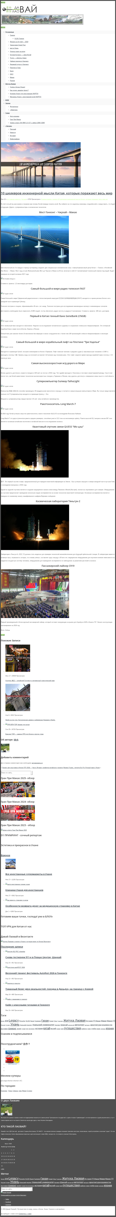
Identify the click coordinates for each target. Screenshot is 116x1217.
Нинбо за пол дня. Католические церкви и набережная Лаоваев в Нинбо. (30, 720)
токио (89, 1029)
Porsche (22, 1021)
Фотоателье (14, 106)
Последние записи (12, 946)
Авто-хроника (14, 116)
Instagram (8, 1204)
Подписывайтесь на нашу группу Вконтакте (13, 1195)
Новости (13, 132)
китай (3, 635)
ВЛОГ (7, 100)
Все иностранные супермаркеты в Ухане (28, 874)
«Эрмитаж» (14, 110)
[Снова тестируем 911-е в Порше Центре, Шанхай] (15, 951)
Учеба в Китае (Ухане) (17, 87)
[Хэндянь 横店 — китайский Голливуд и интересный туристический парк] (17, 671)
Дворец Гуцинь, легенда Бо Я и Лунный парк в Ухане (81, 768)
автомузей (71, 1025)
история (39, 1028)
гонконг (12, 1028)
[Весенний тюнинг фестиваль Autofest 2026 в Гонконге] (15, 967)
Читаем (23, 199)
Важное (5, 855)
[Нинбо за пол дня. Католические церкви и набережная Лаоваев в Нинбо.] (17, 710)
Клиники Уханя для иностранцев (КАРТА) (24, 94)
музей (53, 1029)
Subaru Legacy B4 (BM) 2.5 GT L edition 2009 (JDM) (27, 123)
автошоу (87, 1025)
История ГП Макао (93, 1021)
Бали (11, 71)
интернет (32, 1029)
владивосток (107, 1025)
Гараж (7, 113)
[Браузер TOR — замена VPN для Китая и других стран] (17, 724)
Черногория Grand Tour (18, 45)
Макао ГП (111, 1021)
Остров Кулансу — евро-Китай (20, 55)
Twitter (7, 1199)
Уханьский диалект (26, 1025)
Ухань (14, 1024)
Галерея (38, 1021)
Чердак (7, 103)
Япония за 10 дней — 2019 (19, 42)
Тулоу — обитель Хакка (18, 58)
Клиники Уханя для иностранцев (24, 890)
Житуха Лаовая (10, 84)
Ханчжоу (57, 1025)
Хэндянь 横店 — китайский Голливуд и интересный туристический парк (30, 680)
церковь (103, 1028)
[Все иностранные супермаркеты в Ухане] (10, 868)
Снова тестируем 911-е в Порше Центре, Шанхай (33, 957)
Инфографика (14, 139)
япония (110, 1028)
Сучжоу (8, 1025)
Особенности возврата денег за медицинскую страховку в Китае (42, 905)
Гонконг (12, 35)
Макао (12, 77)
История (13, 136)
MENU (3, 2)
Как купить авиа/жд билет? (19, 90)
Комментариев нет (74, 199)
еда (27, 1029)
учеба (93, 1029)
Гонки (51, 1021)
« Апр (2, 1169)
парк (62, 1029)
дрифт (19, 1029)
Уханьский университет (43, 1025)
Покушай (13, 129)
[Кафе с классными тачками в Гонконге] (16, 999)
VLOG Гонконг (19, 38)
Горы (55, 1021)
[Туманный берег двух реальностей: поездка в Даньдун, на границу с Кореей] (12, 983)
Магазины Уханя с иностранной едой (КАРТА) (25, 97)
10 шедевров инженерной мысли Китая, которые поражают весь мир (56, 193)
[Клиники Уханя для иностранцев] (17, 884)
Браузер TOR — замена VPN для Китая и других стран (24, 734)
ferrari (2, 1021)
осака (58, 1029)
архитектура (95, 1025)
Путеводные (9, 32)
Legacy (14, 1020)
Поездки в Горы (15, 68)
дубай (23, 1028)
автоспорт (79, 1025)
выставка (4, 1029)
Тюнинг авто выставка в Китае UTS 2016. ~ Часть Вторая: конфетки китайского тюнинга (32, 768)
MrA (16, 739)
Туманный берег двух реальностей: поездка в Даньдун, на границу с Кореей (49, 988)
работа (84, 1029)
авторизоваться (37, 763)
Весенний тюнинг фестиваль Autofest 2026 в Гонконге (36, 973)
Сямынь (15, 1091)
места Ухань (14, 48)
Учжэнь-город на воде (17, 51)
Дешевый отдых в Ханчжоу (19, 64)
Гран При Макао (15, 119)
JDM (6, 1021)
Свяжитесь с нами (25, 1214)
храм (98, 1029)
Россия (3, 1025)
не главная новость (13, 199)
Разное (12, 80)
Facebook (8, 1202)
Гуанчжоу (60, 1021)
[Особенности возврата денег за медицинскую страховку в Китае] (16, 900)
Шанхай (64, 1025)
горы (20, 1091)
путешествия (72, 1028)
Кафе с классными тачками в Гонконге (27, 1004)
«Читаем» (8, 126)
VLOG (28, 1021)
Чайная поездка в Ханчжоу (19, 61)
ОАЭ (11, 74)
